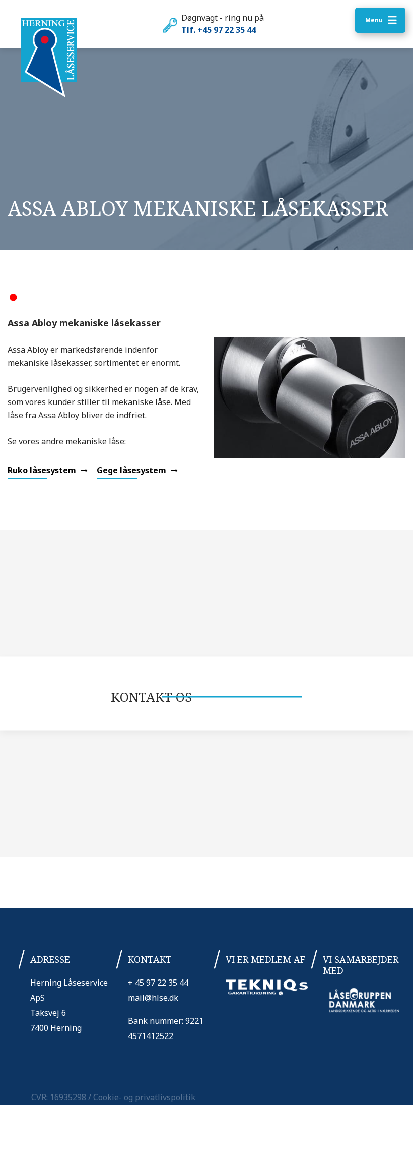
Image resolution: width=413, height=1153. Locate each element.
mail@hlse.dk (153, 997)
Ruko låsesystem (43, 470)
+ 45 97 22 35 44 (158, 982)
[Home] (49, 58)
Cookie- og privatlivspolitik (144, 1097)
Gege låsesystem (132, 470)
